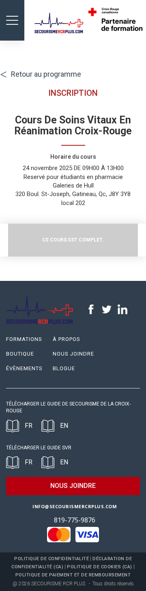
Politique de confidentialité (51, 558)
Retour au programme (40, 74)
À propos (66, 339)
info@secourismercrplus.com (74, 506)
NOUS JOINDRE (73, 486)
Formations (24, 339)
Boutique (20, 354)
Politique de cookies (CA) (99, 566)
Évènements (24, 368)
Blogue (64, 368)
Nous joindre (73, 354)
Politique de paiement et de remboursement (73, 575)
